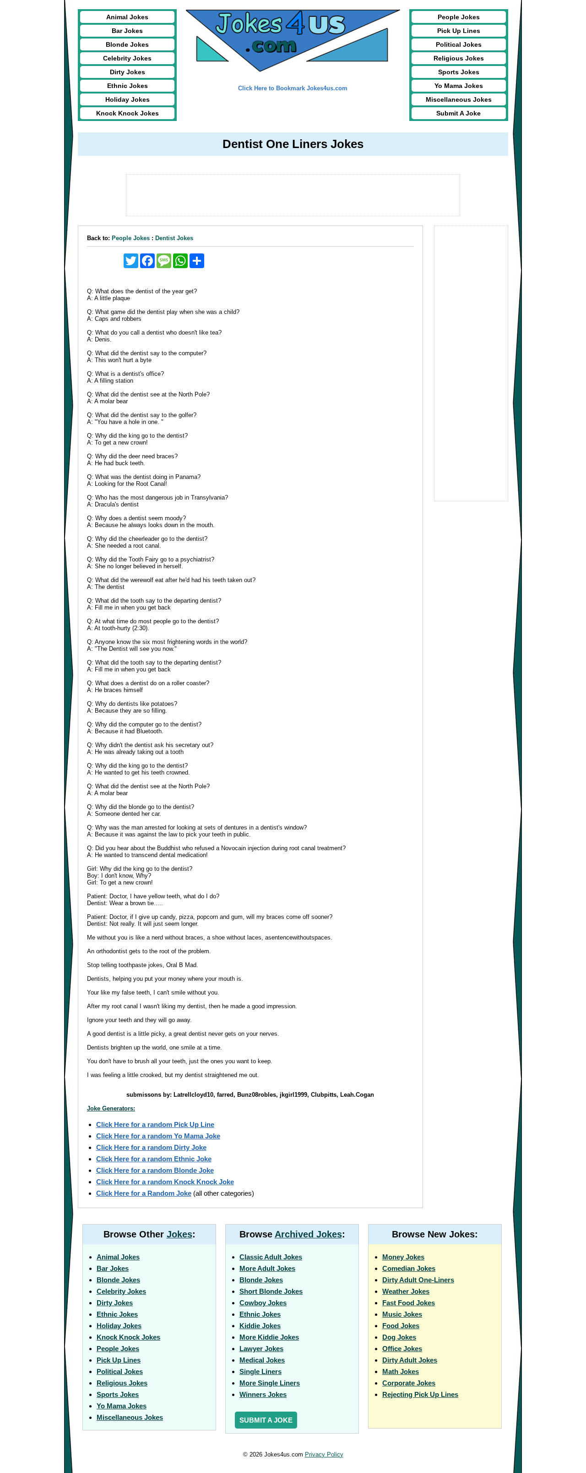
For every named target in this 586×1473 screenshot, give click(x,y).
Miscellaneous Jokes (459, 99)
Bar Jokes (127, 30)
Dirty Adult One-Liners (418, 1280)
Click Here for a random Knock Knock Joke (165, 1182)
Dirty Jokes (127, 72)
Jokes (179, 1234)
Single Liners (260, 1371)
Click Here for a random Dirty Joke (151, 1147)
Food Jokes (400, 1326)
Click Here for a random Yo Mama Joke (158, 1136)
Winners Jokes (263, 1394)
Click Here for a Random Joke (143, 1193)
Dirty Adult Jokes (409, 1360)
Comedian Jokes (408, 1268)
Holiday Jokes (127, 99)
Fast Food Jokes (408, 1303)
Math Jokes (400, 1371)
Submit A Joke (458, 113)
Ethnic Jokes (127, 85)
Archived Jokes (308, 1234)
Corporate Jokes (408, 1383)
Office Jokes (402, 1348)
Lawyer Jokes (261, 1348)
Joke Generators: (111, 1108)
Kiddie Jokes (260, 1326)
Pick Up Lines (458, 30)
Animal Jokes (127, 17)
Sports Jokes (458, 72)
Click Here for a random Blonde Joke (155, 1170)
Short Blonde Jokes (271, 1291)
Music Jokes (402, 1314)
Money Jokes (403, 1257)
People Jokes (459, 17)
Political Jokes (459, 44)
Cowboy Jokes (263, 1303)
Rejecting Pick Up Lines (420, 1394)
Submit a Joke (266, 1420)
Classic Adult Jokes (270, 1257)
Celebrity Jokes (127, 58)
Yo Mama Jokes (458, 85)
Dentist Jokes (174, 238)
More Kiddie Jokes (269, 1337)
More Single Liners (269, 1383)
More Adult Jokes (267, 1268)
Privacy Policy (324, 1454)
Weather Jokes (405, 1291)
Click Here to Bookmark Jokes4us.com (292, 88)
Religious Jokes (459, 58)
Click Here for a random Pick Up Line (155, 1124)
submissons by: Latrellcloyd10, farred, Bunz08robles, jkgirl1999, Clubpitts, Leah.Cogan (250, 1094)
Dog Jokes (399, 1337)
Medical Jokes (262, 1360)
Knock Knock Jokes (127, 113)
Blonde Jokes (127, 44)
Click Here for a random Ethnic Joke (154, 1159)
